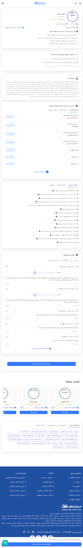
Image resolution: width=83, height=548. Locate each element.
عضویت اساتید (47, 478)
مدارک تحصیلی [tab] (61, 185)
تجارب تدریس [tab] (73, 185)
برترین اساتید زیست (17, 495)
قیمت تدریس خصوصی (44, 495)
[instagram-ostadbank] (24, 533)
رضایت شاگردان (74, 478)
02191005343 (67, 532)
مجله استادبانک (74, 495)
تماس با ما (76, 486)
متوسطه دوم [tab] (63, 110)
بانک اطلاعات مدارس (45, 491)
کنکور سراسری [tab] (52, 110)
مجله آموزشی (47, 482)
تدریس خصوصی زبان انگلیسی (60, 518)
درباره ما (77, 482)
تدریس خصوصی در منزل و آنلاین (59, 516)
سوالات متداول (74, 491)
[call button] (5, 543)
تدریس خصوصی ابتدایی (41, 518)
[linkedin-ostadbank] (33, 533)
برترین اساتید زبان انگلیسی (14, 478)
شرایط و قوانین (74, 499)
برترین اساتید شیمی (17, 491)
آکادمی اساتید (47, 486)
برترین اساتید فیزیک (17, 486)
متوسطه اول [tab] (73, 110)
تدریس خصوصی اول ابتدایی (22, 518)
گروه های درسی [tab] (74, 425)
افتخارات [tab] (51, 185)
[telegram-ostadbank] (29, 533)
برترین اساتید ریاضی (17, 482)
